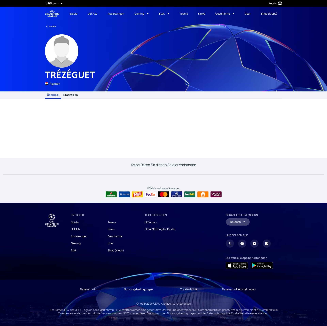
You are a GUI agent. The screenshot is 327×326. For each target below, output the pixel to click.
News (111, 229)
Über (111, 243)
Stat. (74, 250)
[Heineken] (111, 194)
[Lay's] (137, 194)
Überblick (53, 95)
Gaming (76, 243)
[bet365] (189, 194)
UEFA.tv (75, 229)
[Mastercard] (163, 194)
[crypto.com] (176, 194)
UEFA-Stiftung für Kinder (159, 229)
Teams (112, 222)
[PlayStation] (124, 194)
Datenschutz (88, 289)
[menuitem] (74, 13)
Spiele (75, 222)
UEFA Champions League (52, 13)
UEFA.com (150, 222)
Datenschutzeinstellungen (239, 289)
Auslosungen (79, 236)
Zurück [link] (52, 26)
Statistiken (70, 95)
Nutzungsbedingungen (138, 289)
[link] (73, 13)
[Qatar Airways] (216, 194)
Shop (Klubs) (116, 250)
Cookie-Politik (188, 289)
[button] (141, 13)
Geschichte (115, 236)
